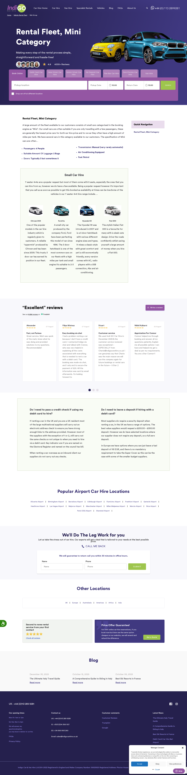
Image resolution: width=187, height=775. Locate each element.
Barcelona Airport (76, 502)
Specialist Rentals (85, 8)
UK (66, 603)
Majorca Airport (75, 506)
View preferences (175, 764)
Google (105, 728)
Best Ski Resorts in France (163, 734)
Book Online (17, 73)
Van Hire (68, 8)
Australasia (87, 603)
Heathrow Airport (38, 506)
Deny (157, 764)
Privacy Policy (14, 741)
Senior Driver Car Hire (73, 73)
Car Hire (56, 8)
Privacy (157, 769)
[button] (183, 748)
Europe (75, 603)
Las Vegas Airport (57, 506)
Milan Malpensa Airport (116, 506)
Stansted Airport (103, 511)
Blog (111, 8)
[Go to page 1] (89, 390)
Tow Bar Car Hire (111, 73)
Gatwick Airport (150, 502)
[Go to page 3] (97, 390)
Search (168, 85)
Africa (111, 603)
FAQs (120, 8)
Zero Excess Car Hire (130, 73)
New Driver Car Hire (55, 73)
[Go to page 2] (93, 390)
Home (9, 15)
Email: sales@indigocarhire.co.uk (64, 736)
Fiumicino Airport (113, 502)
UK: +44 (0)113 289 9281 (61, 718)
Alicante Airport (37, 502)
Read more (35, 683)
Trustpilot (106, 723)
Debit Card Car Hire (36, 73)
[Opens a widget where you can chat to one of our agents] (179, 771)
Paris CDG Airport (84, 511)
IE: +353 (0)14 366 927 (60, 724)
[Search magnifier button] (147, 8)
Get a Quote (152, 637)
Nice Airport (151, 506)
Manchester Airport (94, 506)
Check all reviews (33, 638)
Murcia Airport (136, 506)
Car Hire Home (41, 8)
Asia (120, 603)
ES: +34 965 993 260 (59, 730)
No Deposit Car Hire (92, 73)
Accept (139, 764)
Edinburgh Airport (95, 502)
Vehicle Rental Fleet (20, 15)
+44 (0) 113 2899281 (167, 8)
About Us (131, 8)
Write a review (156, 307)
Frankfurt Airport (132, 502)
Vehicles (100, 8)
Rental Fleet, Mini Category (146, 132)
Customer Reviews (109, 718)
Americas (100, 603)
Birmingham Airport (56, 502)
